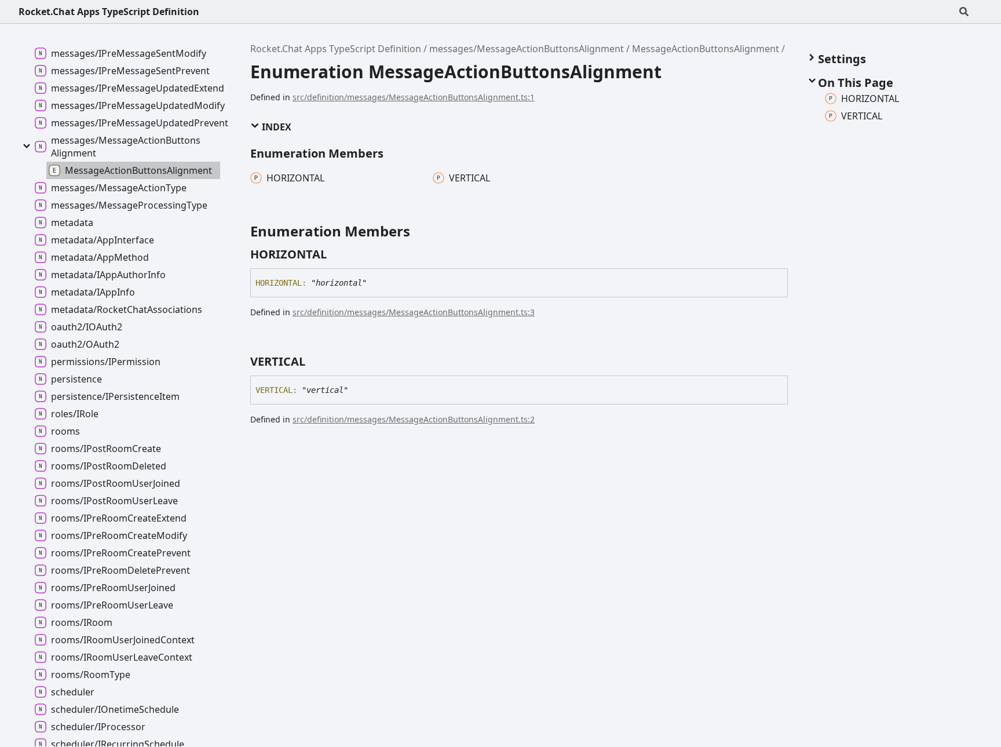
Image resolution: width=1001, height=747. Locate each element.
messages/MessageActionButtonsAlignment (526, 48)
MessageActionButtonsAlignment (705, 48)
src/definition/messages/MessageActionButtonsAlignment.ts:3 (414, 312)
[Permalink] (337, 254)
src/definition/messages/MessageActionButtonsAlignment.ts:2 (414, 419)
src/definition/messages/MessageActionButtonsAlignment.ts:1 (414, 97)
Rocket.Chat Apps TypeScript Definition (109, 11)
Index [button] (275, 127)
